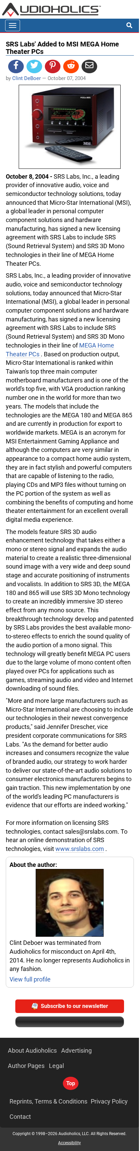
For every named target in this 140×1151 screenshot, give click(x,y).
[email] (89, 66)
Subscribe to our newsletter (74, 1006)
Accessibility (69, 1142)
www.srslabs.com (79, 848)
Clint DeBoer (26, 78)
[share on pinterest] (52, 66)
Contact (20, 1116)
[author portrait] (70, 903)
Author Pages (26, 1065)
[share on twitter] (34, 66)
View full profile (30, 979)
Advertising (76, 1050)
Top (70, 1083)
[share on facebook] (16, 66)
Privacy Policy (109, 1101)
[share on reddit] (71, 66)
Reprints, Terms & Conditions (48, 1101)
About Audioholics (32, 1050)
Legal (56, 1065)
